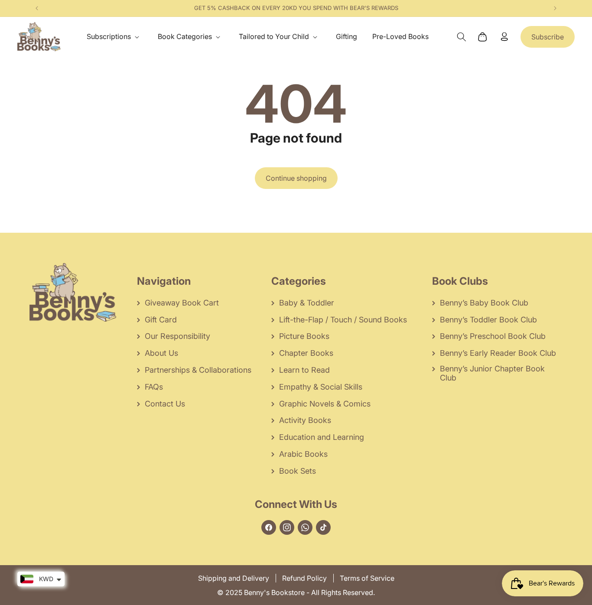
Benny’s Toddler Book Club (488, 319)
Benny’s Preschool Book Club (493, 336)
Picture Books (304, 336)
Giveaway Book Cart (182, 302)
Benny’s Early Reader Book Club (498, 353)
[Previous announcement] (36, 8)
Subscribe (547, 37)
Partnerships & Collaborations (198, 369)
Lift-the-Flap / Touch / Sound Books (343, 319)
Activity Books (305, 420)
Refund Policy (304, 578)
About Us (161, 353)
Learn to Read (304, 369)
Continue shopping (296, 178)
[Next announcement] (555, 8)
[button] (115, 36)
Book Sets (297, 470)
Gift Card (161, 319)
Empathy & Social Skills (320, 386)
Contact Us (165, 403)
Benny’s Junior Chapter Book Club (492, 373)
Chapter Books (306, 353)
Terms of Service (367, 578)
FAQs (154, 386)
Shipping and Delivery (233, 578)
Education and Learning (321, 437)
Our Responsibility (177, 336)
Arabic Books (303, 454)
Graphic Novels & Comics (325, 403)
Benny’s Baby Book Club (484, 302)
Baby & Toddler (306, 302)
